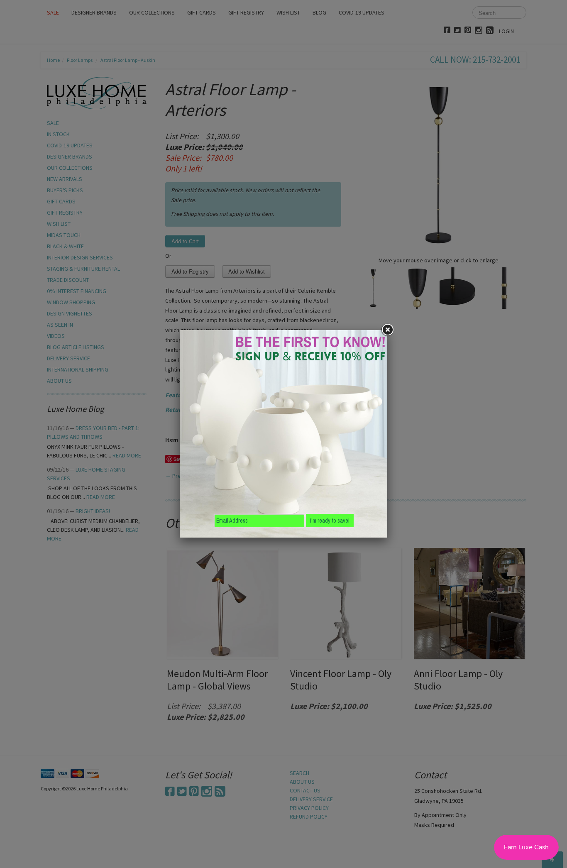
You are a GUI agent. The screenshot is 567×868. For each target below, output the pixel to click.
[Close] (387, 330)
